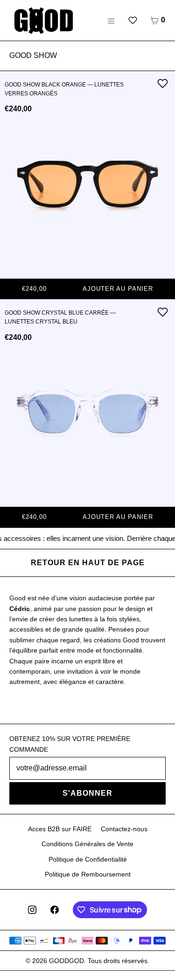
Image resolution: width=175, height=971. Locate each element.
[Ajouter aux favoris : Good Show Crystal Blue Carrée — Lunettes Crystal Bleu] (162, 312)
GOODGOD (66, 960)
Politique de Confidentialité (88, 859)
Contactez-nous (124, 829)
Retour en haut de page (88, 563)
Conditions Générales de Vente (87, 844)
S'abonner (87, 793)
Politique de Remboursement (88, 874)
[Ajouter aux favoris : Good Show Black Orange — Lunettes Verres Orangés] (162, 83)
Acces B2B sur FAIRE (59, 829)
